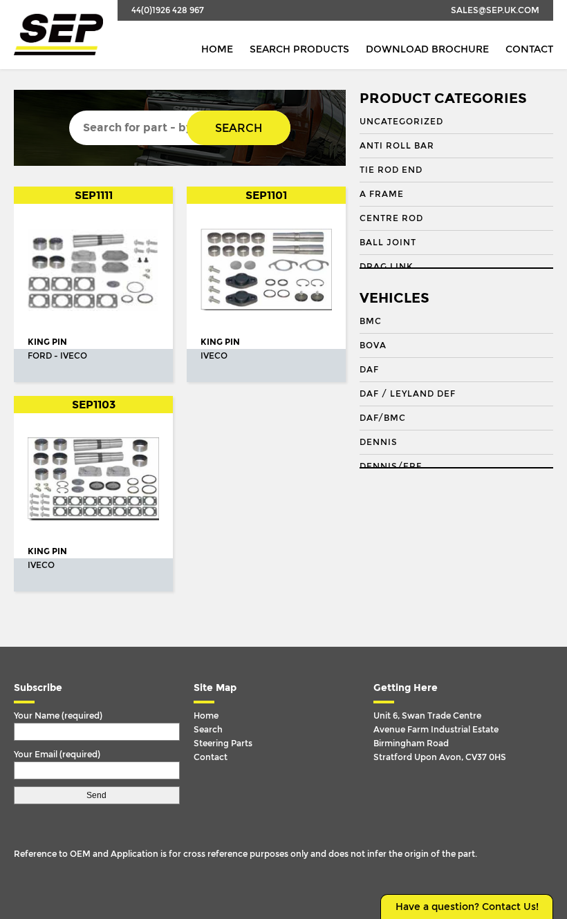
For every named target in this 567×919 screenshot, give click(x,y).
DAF (369, 370)
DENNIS (379, 442)
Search (238, 128)
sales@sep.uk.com (495, 10)
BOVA (373, 345)
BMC (371, 321)
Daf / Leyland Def (408, 394)
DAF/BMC (383, 418)
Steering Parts (223, 743)
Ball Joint (388, 242)
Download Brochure (427, 49)
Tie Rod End (391, 170)
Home (217, 49)
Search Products (299, 49)
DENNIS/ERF (391, 466)
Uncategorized (401, 121)
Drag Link (386, 267)
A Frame (382, 194)
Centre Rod (391, 218)
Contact (529, 49)
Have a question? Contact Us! (467, 907)
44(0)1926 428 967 (167, 10)
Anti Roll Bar (397, 146)
